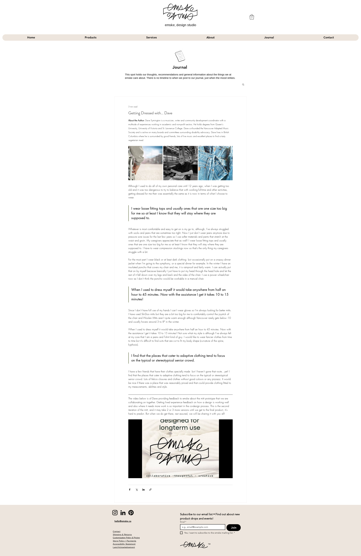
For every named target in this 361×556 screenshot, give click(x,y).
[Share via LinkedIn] (143, 489)
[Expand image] (145, 163)
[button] (252, 16)
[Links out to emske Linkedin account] (122, 512)
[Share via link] (150, 489)
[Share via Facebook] (129, 489)
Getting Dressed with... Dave (150, 113)
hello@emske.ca (123, 521)
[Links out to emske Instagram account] (114, 512)
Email (183, 522)
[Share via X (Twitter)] (136, 489)
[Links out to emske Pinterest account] (131, 512)
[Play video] (180, 448)
